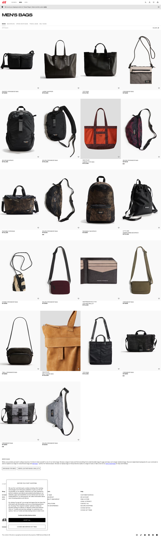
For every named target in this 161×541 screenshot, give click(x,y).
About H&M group (47, 497)
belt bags (35, 463)
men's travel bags (110, 463)
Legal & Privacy (86, 501)
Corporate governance (49, 505)
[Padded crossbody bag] (20, 60)
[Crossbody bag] (141, 60)
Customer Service (86, 495)
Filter (155, 28)
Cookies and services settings (27, 526)
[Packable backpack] (100, 200)
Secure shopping (86, 505)
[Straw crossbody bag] (20, 270)
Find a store (84, 499)
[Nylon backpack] (20, 129)
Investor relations (48, 503)
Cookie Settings (86, 510)
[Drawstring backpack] (141, 200)
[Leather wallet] (100, 270)
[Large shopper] (60, 60)
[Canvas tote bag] (100, 129)
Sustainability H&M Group (50, 499)
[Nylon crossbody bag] (60, 129)
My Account (84, 497)
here (45, 7)
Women (13, 2)
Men (20, 2)
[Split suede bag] (60, 341)
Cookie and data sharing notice (27, 515)
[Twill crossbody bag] (20, 341)
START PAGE (6, 484)
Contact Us (84, 503)
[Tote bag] (100, 60)
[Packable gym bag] (20, 200)
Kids (26, 2)
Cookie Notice (85, 508)
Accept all (27, 520)
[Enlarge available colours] (124, 164)
